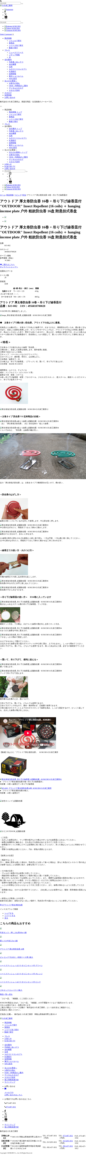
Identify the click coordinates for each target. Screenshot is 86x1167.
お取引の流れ (14, 83)
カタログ (8, 93)
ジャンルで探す (15, 41)
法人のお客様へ (10, 81)
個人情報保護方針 (11, 1080)
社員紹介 (12, 71)
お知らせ (8, 164)
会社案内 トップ (15, 129)
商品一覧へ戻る (6, 994)
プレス (7, 50)
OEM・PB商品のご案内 (18, 86)
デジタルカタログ (16, 88)
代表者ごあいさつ (16, 62)
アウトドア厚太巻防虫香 (12, 905)
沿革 (11, 67)
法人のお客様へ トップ (18, 152)
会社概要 (12, 64)
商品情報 (8, 38)
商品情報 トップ (15, 112)
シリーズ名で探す (16, 45)
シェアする (8, 913)
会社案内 (8, 60)
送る (6, 918)
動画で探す (13, 48)
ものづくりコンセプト (18, 69)
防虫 (24, 195)
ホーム (2, 195)
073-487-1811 (11, 1107)
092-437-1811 (68, 1146)
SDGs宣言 (13, 79)
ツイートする (9, 916)
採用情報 (12, 74)
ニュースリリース (16, 52)
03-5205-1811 (68, 1141)
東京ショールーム (16, 76)
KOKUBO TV (9, 166)
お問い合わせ (9, 97)
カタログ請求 (14, 90)
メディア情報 (14, 55)
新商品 (11, 43)
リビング (18, 195)
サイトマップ (9, 1082)
